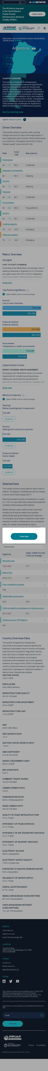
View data (24, 536)
